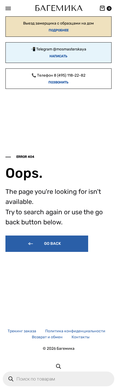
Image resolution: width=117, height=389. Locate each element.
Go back (52, 243)
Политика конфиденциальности (75, 331)
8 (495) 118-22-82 (69, 75)
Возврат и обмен (47, 337)
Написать (58, 56)
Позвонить (58, 82)
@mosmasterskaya (69, 49)
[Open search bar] (58, 366)
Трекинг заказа (22, 331)
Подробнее (59, 30)
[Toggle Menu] (8, 9)
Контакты (81, 337)
